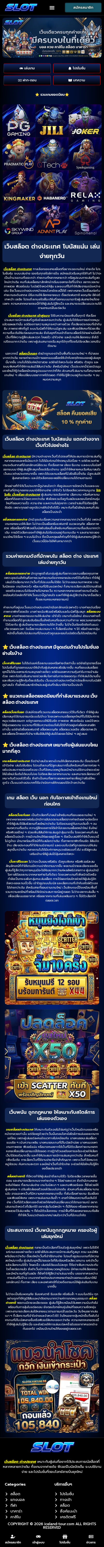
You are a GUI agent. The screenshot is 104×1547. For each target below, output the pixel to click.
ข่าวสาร (91, 1542)
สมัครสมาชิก (13, 1542)
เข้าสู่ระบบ (38, 1542)
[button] (52, 8)
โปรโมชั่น (64, 1542)
